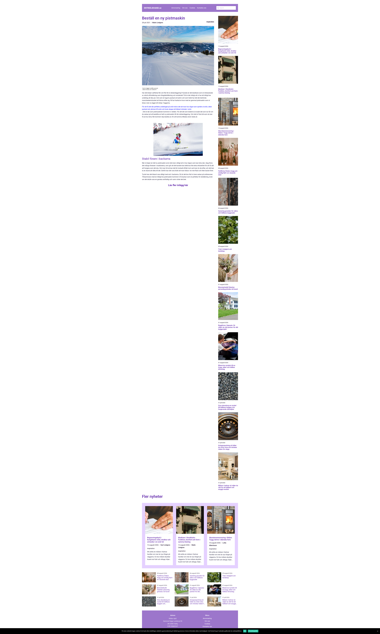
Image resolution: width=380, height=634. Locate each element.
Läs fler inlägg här (178, 185)
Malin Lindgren (157, 23)
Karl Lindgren (165, 545)
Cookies (192, 8)
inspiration (210, 22)
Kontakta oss (201, 8)
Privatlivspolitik (253, 631)
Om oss (185, 8)
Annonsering (175, 8)
